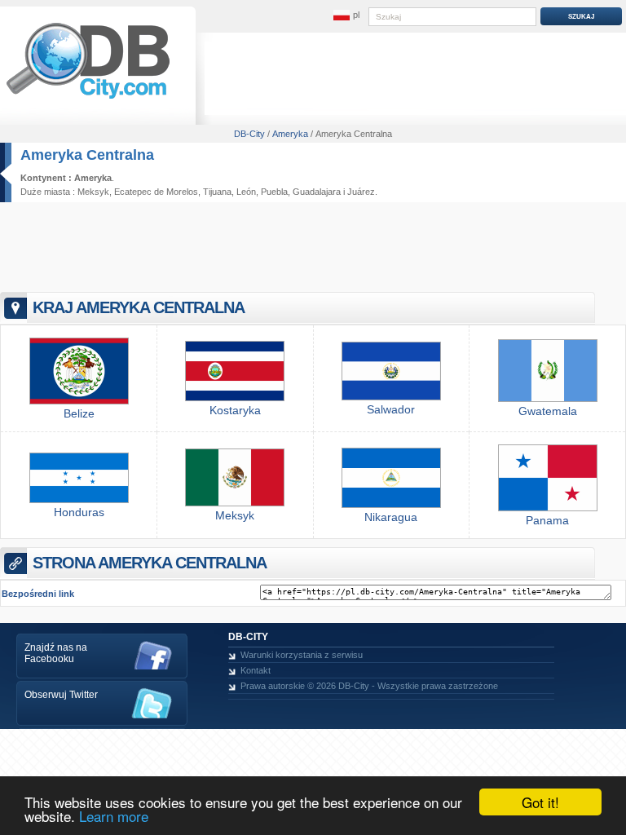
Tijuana (217, 192)
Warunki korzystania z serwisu (301, 655)
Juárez (361, 192)
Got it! (540, 802)
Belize (79, 413)
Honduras (79, 512)
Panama (547, 520)
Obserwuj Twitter (61, 694)
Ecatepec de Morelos (156, 192)
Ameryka (93, 178)
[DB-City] (88, 99)
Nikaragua (390, 517)
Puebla (274, 192)
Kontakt (255, 670)
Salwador (391, 409)
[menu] (346, 15)
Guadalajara (317, 192)
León (246, 192)
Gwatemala (547, 411)
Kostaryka (235, 410)
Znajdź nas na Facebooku (55, 653)
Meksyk (93, 192)
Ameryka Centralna (87, 155)
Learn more (113, 816)
